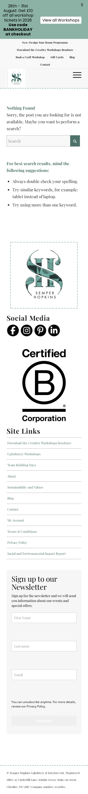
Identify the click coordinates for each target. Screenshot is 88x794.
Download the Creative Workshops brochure (39, 443)
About (11, 476)
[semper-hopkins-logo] (36, 78)
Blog (72, 57)
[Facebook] (13, 330)
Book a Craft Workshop (30, 57)
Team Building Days (21, 465)
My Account (15, 520)
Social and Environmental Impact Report (36, 553)
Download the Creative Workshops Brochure (45, 50)
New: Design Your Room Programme (45, 42)
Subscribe (44, 720)
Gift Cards (57, 57)
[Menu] (74, 74)
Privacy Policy (17, 542)
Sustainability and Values (25, 487)
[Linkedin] (54, 330)
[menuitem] (45, 42)
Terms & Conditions (22, 531)
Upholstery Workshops (24, 454)
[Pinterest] (40, 330)
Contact (45, 64)
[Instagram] (27, 330)
